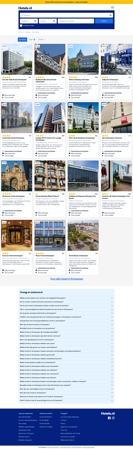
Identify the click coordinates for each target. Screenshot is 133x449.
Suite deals (22, 423)
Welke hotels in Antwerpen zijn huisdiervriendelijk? (39, 332)
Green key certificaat (25, 433)
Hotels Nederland (46, 417)
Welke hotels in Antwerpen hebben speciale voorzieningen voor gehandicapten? (50, 351)
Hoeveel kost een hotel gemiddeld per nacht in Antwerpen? (42, 321)
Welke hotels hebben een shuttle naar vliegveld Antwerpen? (43, 298)
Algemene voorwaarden (69, 427)
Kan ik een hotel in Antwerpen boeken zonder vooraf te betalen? (44, 306)
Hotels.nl (21, 32)
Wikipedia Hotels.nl (67, 440)
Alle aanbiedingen (24, 417)
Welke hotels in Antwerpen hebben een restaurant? (39, 374)
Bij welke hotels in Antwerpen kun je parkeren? (37, 328)
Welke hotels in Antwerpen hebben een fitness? (38, 378)
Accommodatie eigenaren (70, 417)
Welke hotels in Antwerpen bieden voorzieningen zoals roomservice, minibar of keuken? (53, 381)
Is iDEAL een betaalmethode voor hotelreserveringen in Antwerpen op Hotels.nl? (50, 317)
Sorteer (41, 39)
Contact (64, 420)
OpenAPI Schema (65, 447)
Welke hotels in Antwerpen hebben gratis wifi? (37, 355)
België (28, 32)
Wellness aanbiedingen (26, 427)
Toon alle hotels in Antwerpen (66, 278)
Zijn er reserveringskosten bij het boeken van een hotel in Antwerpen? (46, 309)
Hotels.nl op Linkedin (68, 437)
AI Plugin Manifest (76, 447)
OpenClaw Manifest (89, 447)
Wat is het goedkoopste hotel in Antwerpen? (37, 340)
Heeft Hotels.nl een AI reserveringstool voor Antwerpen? (41, 400)
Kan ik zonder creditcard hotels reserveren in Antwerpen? (41, 302)
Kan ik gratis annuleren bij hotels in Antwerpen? (38, 313)
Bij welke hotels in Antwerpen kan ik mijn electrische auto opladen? (45, 385)
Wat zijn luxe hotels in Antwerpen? (33, 393)
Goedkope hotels (24, 430)
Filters (24, 39)
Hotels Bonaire (45, 423)
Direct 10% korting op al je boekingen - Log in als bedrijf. (66, 2)
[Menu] (113, 7)
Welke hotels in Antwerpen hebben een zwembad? (39, 366)
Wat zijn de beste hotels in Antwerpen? (35, 325)
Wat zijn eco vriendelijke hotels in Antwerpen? (37, 389)
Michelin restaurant (25, 440)
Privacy (63, 423)
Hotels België (44, 420)
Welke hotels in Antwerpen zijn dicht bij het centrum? (40, 336)
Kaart (31, 39)
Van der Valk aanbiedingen (27, 420)
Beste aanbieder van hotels (70, 433)
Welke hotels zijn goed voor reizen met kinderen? (38, 347)
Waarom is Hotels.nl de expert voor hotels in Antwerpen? (41, 397)
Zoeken (104, 21)
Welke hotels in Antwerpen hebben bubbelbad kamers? (41, 359)
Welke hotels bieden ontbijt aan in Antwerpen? (37, 362)
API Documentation (53, 447)
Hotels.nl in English (46, 427)
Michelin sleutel (23, 437)
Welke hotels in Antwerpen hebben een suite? (37, 343)
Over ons (64, 430)
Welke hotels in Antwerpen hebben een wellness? (38, 370)
